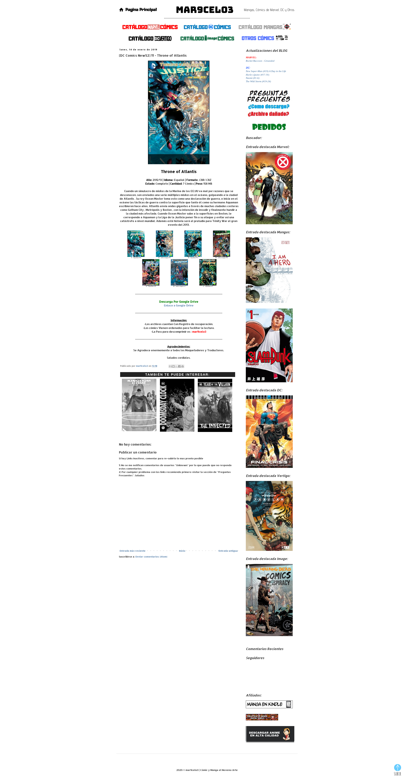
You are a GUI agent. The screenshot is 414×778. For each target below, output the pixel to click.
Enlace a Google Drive (179, 305)
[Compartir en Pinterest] (182, 366)
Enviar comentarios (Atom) (151, 556)
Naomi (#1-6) (252, 78)
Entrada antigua (228, 550)
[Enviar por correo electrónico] (170, 366)
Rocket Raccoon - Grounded (260, 61)
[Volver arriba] (397, 770)
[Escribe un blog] (173, 366)
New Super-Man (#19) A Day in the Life (266, 71)
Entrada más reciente (133, 550)
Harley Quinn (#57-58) (257, 74)
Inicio (182, 550)
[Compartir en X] (176, 366)
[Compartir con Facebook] (179, 366)
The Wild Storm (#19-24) (258, 81)
